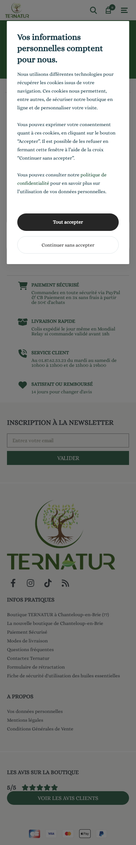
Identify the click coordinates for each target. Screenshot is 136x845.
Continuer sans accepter (67, 245)
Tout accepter (68, 222)
